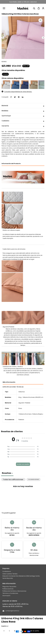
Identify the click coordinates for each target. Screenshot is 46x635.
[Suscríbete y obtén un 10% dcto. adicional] (23, 2)
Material (5, 106)
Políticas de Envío (7, 589)
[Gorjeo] (15, 97)
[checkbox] (33, 479)
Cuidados (5, 121)
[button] (23, 446)
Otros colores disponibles (13, 78)
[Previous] (3, 37)
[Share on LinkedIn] (22, 97)
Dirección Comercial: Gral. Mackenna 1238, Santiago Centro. (21, 576)
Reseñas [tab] (7, 473)
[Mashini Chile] (23, 8)
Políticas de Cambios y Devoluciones (14, 591)
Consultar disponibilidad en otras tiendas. (18, 91)
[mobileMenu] (4, 8)
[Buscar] (34, 8)
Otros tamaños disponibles (13, 70)
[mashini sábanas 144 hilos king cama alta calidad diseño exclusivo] (40, 20)
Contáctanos (6, 571)
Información (6, 596)
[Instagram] (30, 619)
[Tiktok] (33, 619)
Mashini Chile (21, 626)
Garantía (5, 126)
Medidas (5, 111)
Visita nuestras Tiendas (9, 574)
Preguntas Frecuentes (9, 586)
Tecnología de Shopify (33, 626)
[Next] (43, 37)
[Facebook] (11, 97)
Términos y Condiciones (10, 593)
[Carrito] (38, 8)
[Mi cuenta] (43, 8)
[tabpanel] (23, 494)
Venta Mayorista (7, 578)
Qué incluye (6, 116)
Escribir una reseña (23, 464)
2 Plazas (5, 74)
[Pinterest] (18, 97)
